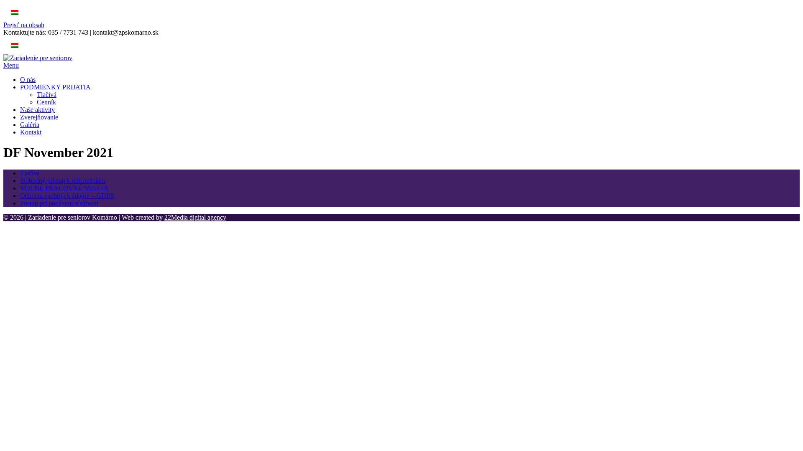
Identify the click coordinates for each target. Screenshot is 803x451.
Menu (11, 65)
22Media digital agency (195, 217)
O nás (28, 79)
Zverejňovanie (39, 117)
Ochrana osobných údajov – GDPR (67, 195)
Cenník (46, 102)
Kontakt (30, 132)
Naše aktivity (37, 109)
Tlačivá (46, 94)
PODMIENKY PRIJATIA (55, 87)
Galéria (29, 124)
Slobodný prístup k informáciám (62, 180)
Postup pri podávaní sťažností (59, 203)
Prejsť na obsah (23, 24)
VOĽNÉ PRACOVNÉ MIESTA (64, 188)
